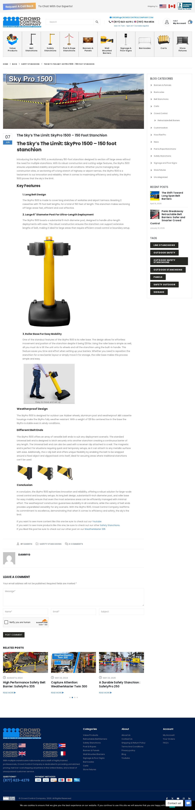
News (156, 142)
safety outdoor (164, 284)
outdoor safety (164, 252)
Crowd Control (160, 113)
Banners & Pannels (162, 85)
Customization (161, 127)
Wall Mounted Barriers (107, 50)
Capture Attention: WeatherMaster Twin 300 (69, 684)
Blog (124, 754)
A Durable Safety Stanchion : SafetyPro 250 (119, 684)
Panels (158, 277)
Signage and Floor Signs (165, 163)
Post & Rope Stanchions (69, 49)
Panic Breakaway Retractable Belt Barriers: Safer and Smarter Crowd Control (167, 217)
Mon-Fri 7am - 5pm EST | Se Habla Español (131, 26)
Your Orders (169, 738)
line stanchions (164, 245)
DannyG (27, 544)
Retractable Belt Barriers (169, 120)
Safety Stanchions (50, 49)
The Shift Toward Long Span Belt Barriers (172, 196)
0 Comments (76, 544)
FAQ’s (165, 742)
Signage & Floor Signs (126, 49)
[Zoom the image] (14, 744)
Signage (159, 292)
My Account (168, 735)
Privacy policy (128, 750)
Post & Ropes (89, 746)
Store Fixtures (183, 49)
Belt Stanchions (31, 49)
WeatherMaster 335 (95, 529)
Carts (164, 48)
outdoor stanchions (168, 269)
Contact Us (127, 738)
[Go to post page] (25, 662)
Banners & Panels (88, 49)
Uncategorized (161, 177)
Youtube (96, 521)
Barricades (145, 48)
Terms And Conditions (132, 746)
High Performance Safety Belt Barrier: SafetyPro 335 (24, 684)
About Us (126, 735)
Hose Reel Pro (160, 134)
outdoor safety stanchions (164, 261)
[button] (70, 697)
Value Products (12, 49)
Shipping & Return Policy (133, 742)
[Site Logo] (22, 22)
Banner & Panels (91, 750)
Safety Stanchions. (110, 525)
